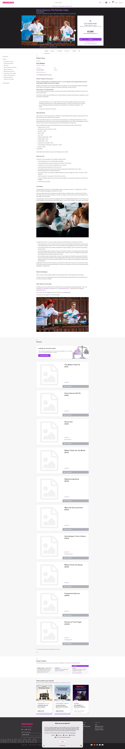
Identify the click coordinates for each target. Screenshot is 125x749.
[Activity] (112, 2)
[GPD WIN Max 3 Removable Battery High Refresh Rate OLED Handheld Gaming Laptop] (81, 693)
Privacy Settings (40, 744)
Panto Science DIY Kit (8, 63)
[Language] (106, 2)
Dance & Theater (40, 69)
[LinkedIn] (30, 729)
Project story (5, 56)
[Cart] (109, 2)
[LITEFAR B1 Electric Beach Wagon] (44, 693)
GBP (100, 2)
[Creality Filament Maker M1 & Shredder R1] (62, 693)
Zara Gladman (41, 11)
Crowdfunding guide (75, 662)
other (56, 69)
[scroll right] (75, 30)
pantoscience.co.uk (41, 290)
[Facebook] (22, 729)
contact (42, 65)
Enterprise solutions (99, 729)
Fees (96, 724)
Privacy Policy (24, 744)
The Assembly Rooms (56, 119)
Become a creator (99, 728)
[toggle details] (52, 714)
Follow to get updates (77, 672)
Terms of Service (32, 744)
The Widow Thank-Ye (8, 61)
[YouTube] (26, 729)
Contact (83, 724)
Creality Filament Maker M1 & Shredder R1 (62, 706)
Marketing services (99, 726)
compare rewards (44, 355)
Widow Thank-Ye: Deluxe (9, 75)
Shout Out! (6, 65)
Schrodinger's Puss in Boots (10, 73)
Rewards (5, 59)
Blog (83, 728)
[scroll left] (21, 30)
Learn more (45, 672)
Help (68, 662)
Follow (90, 39)
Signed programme (8, 69)
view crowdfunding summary (90, 43)
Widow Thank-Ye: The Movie (10, 67)
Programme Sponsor (8, 77)
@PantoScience (65, 288)
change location (68, 6)
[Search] (55, 2)
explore (68, 682)
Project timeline (6, 83)
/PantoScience (46, 288)
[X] (24, 729)
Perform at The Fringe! (9, 79)
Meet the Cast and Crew (9, 71)
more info (38, 65)
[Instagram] (28, 729)
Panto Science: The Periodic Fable (52, 10)
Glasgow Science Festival (53, 117)
